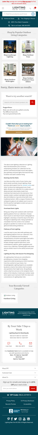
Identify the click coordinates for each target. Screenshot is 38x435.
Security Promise (10, 404)
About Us (5, 377)
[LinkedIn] (28, 418)
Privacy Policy (10, 401)
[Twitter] (15, 418)
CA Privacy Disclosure (27, 401)
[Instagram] (20, 418)
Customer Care (7, 373)
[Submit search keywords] (32, 102)
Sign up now (27, 1)
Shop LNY (5, 368)
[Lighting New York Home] (19, 8)
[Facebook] (12, 418)
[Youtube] (24, 418)
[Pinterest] (8, 418)
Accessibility (27, 404)
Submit (33, 388)
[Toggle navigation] (3, 8)
